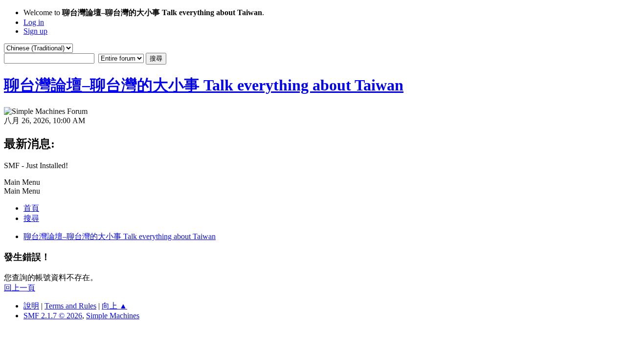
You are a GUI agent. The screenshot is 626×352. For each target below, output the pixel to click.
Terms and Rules (70, 306)
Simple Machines (112, 315)
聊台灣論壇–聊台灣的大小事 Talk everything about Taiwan (203, 85)
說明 (31, 306)
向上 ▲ (114, 306)
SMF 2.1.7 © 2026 (52, 315)
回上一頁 (19, 288)
